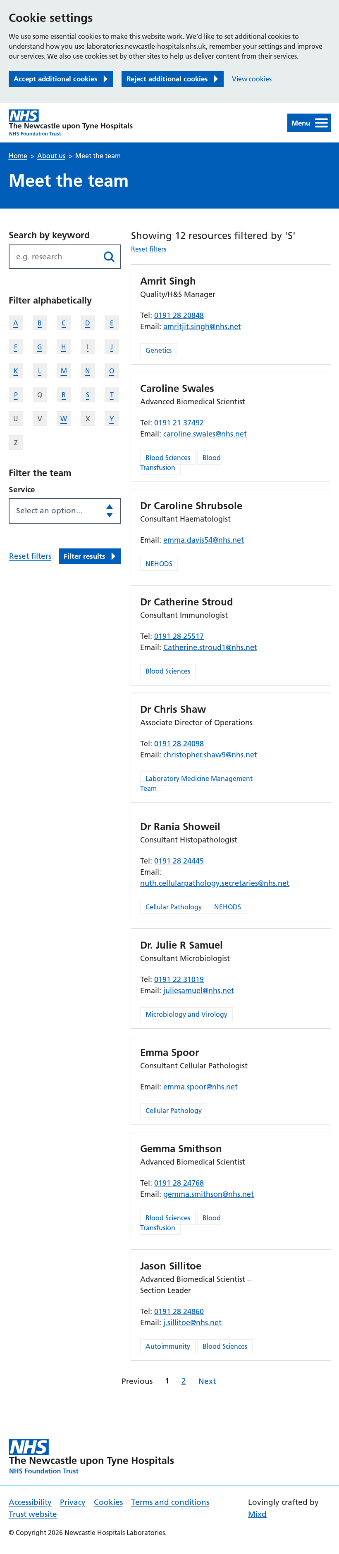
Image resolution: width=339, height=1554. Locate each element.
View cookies (252, 79)
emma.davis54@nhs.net (203, 540)
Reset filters (30, 556)
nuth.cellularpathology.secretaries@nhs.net (214, 883)
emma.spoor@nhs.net (200, 1086)
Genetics (159, 350)
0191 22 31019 (179, 979)
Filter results (84, 556)
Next (207, 1381)
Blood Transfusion (180, 462)
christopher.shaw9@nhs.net (210, 754)
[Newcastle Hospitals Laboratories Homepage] (71, 122)
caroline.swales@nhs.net (205, 434)
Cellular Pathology (174, 907)
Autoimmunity (168, 1346)
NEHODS (159, 564)
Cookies (108, 1502)
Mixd (257, 1514)
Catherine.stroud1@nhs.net (210, 647)
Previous (137, 1381)
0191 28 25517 (179, 636)
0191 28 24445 (179, 861)
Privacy (73, 1502)
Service (22, 489)
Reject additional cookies (167, 78)
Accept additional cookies (56, 78)
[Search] (109, 256)
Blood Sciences (168, 457)
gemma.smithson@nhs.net (208, 1194)
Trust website (33, 1514)
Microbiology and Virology (186, 1014)
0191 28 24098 (179, 743)
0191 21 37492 (179, 422)
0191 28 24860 (179, 1311)
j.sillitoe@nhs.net (192, 1322)
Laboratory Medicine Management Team (196, 783)
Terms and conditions (170, 1502)
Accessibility (30, 1502)
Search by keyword (49, 235)
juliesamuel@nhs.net (198, 990)
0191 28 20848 (179, 315)
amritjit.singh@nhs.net (202, 326)
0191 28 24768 (179, 1183)
